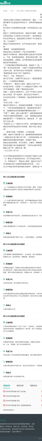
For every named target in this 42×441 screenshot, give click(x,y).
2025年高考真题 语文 (12, 396)
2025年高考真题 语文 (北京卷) (15, 391)
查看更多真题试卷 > (9, 410)
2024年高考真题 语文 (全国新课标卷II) (18, 405)
